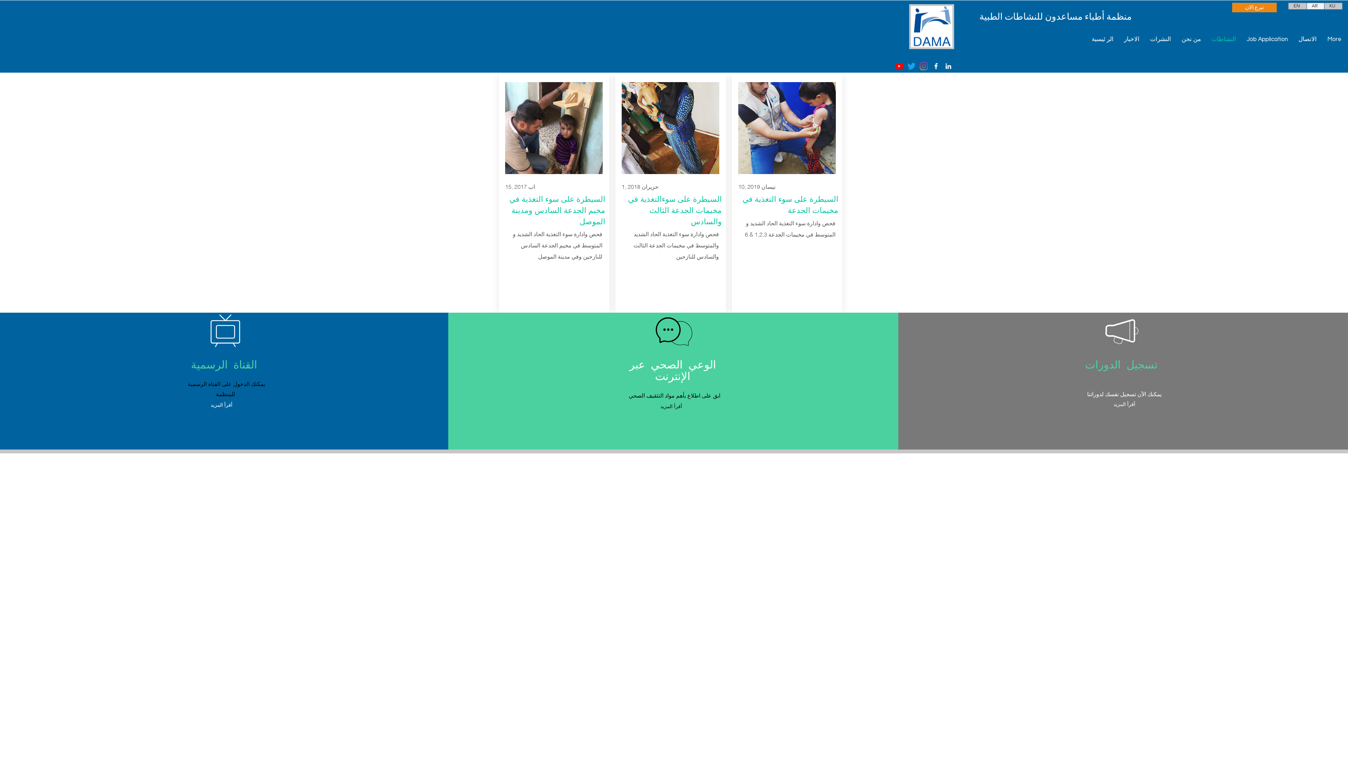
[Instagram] (924, 66)
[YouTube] (899, 66)
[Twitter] (911, 66)
